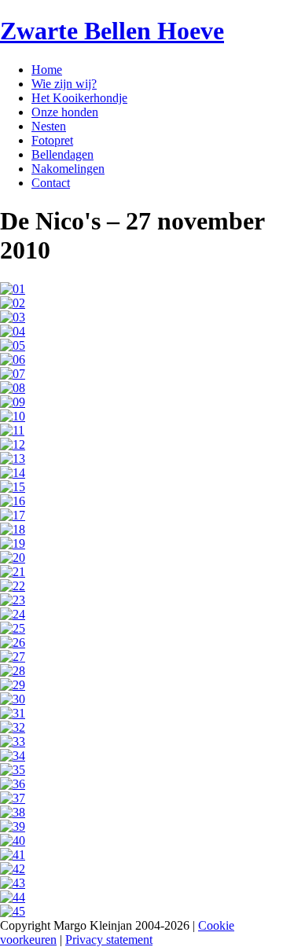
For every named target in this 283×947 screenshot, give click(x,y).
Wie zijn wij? (64, 83)
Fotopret (52, 140)
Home (46, 69)
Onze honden (64, 112)
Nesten (48, 126)
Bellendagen (62, 154)
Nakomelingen (68, 168)
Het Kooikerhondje (79, 98)
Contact (50, 182)
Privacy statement (109, 939)
